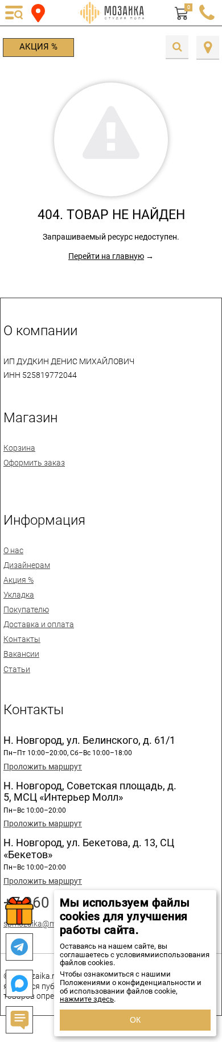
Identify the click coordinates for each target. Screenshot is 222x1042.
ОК (135, 1019)
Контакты (21, 639)
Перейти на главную (106, 256)
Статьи (16, 669)
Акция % (38, 47)
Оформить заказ (34, 462)
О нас (13, 550)
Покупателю (26, 609)
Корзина (19, 447)
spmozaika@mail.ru (38, 923)
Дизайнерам (26, 565)
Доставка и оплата (38, 624)
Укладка (18, 594)
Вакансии (21, 653)
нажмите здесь (87, 999)
